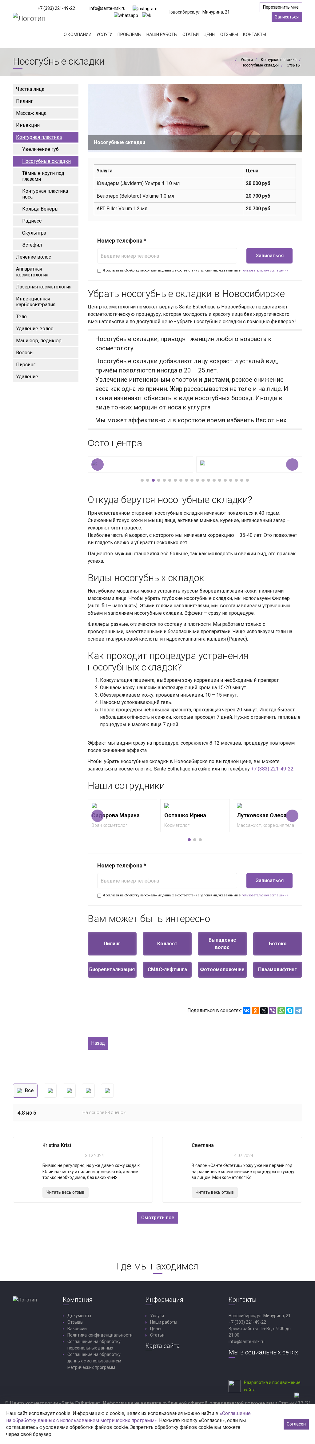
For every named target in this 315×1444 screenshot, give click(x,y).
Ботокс (277, 944)
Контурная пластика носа (45, 194)
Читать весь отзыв (65, 1192)
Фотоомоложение (222, 969)
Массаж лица (31, 113)
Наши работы (161, 34)
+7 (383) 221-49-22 (56, 8)
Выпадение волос (222, 943)
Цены (209, 34)
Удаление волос (34, 329)
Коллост (167, 944)
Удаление (27, 377)
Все (29, 1090)
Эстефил (32, 245)
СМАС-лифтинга (167, 969)
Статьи (190, 34)
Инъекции (28, 125)
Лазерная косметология (43, 287)
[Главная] (231, 60)
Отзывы (229, 34)
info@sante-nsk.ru (108, 8)
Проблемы (130, 34)
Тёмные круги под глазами (43, 176)
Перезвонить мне (281, 7)
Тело (21, 317)
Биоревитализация (112, 969)
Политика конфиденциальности (100, 1335)
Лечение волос (33, 257)
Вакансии (77, 1328)
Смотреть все (157, 1218)
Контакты (254, 34)
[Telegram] (298, 1010)
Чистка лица (30, 89)
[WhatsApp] (281, 1010)
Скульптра (34, 233)
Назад (98, 1043)
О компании (77, 34)
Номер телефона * (121, 240)
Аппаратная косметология (32, 272)
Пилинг (24, 101)
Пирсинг (25, 365)
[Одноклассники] (255, 1010)
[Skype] (289, 1010)
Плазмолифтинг (277, 969)
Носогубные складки (46, 161)
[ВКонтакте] (246, 1010)
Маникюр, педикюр (39, 341)
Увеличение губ (40, 149)
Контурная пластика (39, 137)
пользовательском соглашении (264, 270)
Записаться (287, 16)
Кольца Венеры (40, 209)
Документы (79, 1315)
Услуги (104, 34)
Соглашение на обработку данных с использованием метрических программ (94, 1361)
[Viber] (272, 1010)
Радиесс (32, 221)
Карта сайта (163, 1345)
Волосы (25, 353)
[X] (264, 1010)
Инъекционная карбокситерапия (35, 302)
